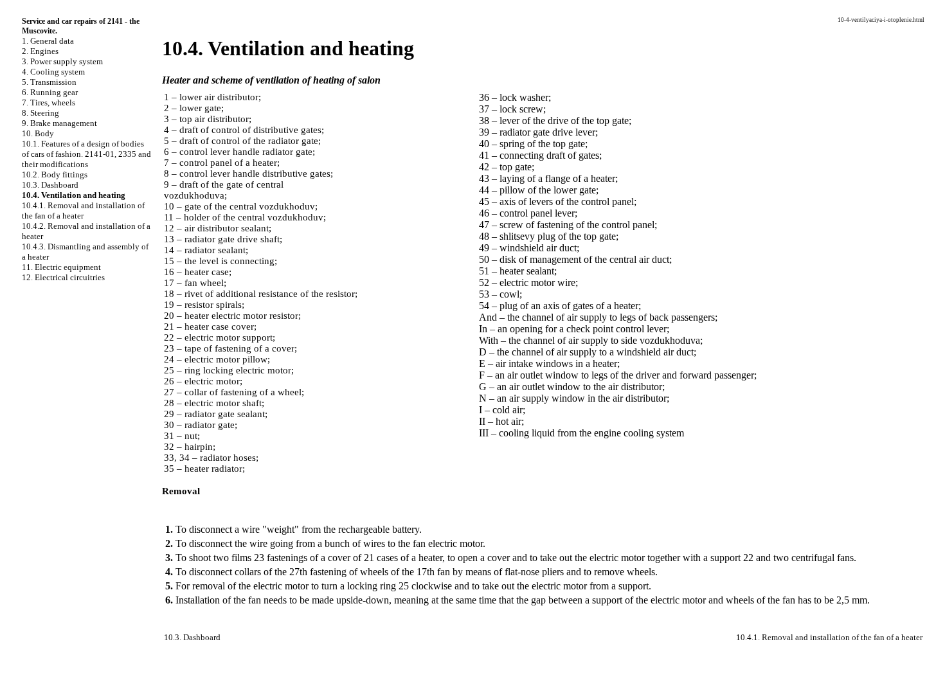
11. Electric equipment (61, 267)
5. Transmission (49, 82)
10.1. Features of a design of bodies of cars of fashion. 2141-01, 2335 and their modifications (86, 154)
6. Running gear (50, 92)
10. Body (38, 133)
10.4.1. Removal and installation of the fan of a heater (83, 210)
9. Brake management (59, 123)
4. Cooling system (53, 71)
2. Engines (40, 51)
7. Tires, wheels (48, 102)
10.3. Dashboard (50, 185)
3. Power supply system (62, 61)
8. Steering (40, 113)
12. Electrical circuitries (63, 277)
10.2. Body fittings (54, 174)
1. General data (48, 41)
